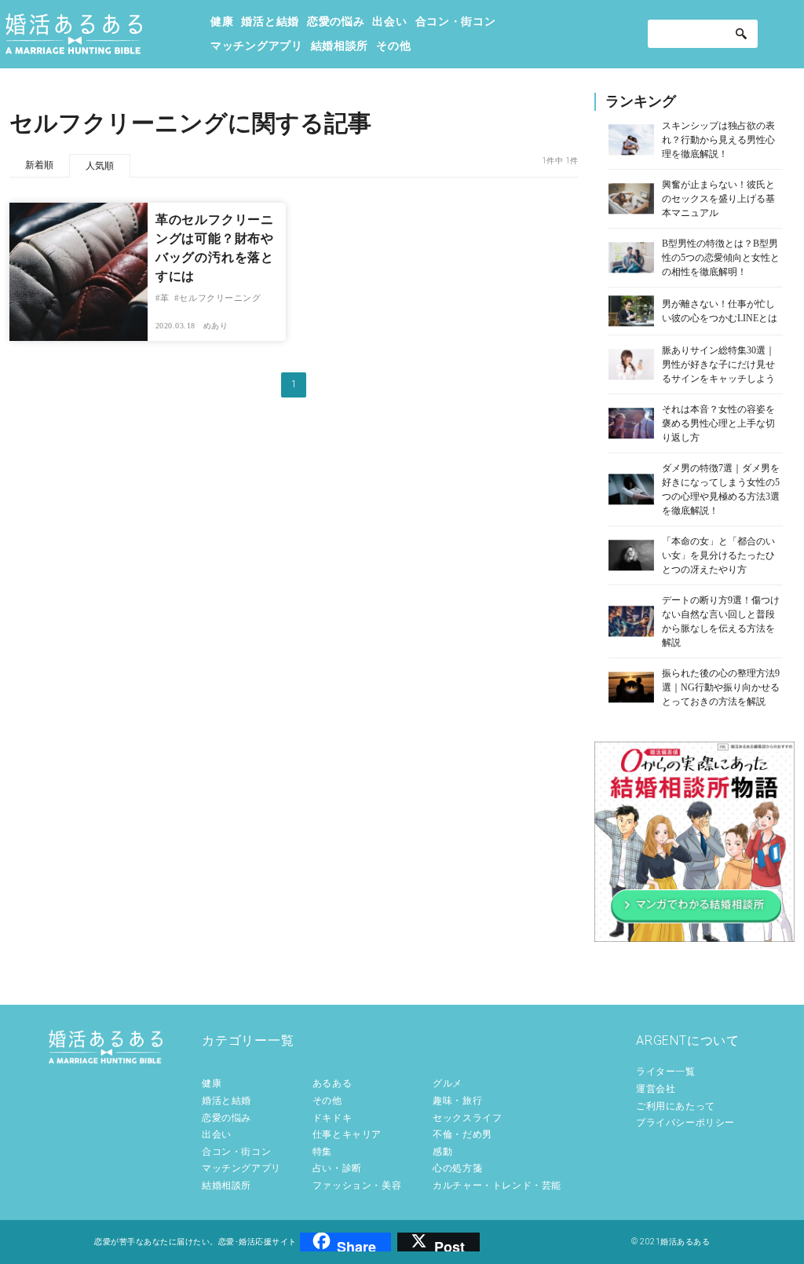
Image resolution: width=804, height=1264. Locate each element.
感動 (442, 1151)
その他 (393, 45)
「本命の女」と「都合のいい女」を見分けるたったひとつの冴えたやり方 (718, 555)
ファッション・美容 (356, 1185)
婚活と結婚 (270, 21)
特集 (322, 1151)
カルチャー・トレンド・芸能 (497, 1185)
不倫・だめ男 (462, 1134)
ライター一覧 (666, 1071)
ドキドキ (332, 1117)
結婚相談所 (340, 45)
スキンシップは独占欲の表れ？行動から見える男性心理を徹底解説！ (718, 139)
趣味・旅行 (457, 1100)
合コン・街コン (455, 21)
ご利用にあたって (675, 1106)
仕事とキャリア (347, 1134)
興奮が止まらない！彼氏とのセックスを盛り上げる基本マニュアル (718, 198)
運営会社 (655, 1088)
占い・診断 (337, 1168)
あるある (332, 1083)
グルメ (447, 1083)
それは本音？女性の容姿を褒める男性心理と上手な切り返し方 (718, 423)
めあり (215, 325)
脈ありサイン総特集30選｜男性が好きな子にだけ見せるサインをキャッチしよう (718, 364)
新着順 (39, 164)
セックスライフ (467, 1117)
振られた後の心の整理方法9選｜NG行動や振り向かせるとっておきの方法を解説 (721, 687)
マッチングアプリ (256, 45)
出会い (389, 21)
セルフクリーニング (220, 297)
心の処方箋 (457, 1168)
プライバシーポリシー (685, 1122)
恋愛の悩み (336, 21)
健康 (221, 21)
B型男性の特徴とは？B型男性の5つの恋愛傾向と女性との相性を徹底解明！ (721, 257)
